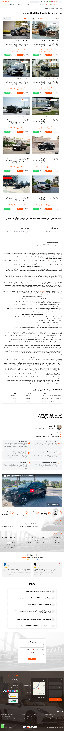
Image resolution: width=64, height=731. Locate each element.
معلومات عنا (28, 694)
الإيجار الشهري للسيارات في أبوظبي (49, 718)
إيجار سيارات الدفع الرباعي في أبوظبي (50, 716)
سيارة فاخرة (42, 291)
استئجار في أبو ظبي (7, 714)
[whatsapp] (50, 1)
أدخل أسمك (41, 644)
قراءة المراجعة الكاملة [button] (8, 574)
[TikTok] (4, 691)
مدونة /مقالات (28, 689)
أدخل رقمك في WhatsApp (37, 652)
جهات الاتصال (28, 692)
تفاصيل (27, 54)
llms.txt (61, 727)
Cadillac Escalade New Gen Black (48, 156)
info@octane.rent (13, 687)
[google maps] (57, 1)
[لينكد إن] (6, 691)
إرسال (32, 658)
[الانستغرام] (15, 691)
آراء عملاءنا (29, 697)
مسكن (60, 8)
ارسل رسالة (55, 699)
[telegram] (53, 1)
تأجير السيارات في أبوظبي (27, 718)
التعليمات (29, 687)
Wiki (30, 699)
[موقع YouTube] (8, 691)
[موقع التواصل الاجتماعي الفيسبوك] (10, 691)
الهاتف (42, 649)
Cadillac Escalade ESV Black (50, 40)
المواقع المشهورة (27, 685)
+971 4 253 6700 (44, 1)
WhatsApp (8, 54)
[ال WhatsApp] (17, 691)
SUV (49, 260)
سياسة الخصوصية (50, 727)
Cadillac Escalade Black (22, 40)
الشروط (56, 727)
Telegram (30, 649)
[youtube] (55, 1)
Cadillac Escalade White (22, 79)
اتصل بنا (14, 54)
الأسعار (29, 682)
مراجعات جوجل (25, 557)
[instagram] (52, 1)
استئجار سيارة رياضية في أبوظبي (8, 718)
